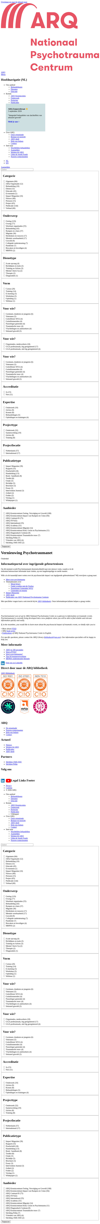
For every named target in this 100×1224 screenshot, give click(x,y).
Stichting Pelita (11, 764)
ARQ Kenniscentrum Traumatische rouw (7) (23, 535)
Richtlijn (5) (10, 483)
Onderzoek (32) (12, 430)
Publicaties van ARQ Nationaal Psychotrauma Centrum (27, 597)
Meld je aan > (13, 122)
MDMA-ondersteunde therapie (18, 659)
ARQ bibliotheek (44, 601)
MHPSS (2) (10, 250)
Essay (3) (9, 488)
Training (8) (10, 438)
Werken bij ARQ (17, 152)
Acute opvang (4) (12, 263)
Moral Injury (15, 584)
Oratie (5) (9, 481)
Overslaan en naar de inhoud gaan (14, 2)
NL (7, 161)
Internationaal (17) (13, 453)
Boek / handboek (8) (14, 476)
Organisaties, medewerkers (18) (18, 344)
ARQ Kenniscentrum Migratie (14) (19, 528)
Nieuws (9, 745)
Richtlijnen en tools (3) (14, 266)
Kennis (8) (10, 412)
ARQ (3, 72)
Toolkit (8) (10, 478)
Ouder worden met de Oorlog (22, 586)
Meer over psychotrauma (15, 580)
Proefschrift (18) (12, 471)
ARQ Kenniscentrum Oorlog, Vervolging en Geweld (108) (28, 513)
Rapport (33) (11, 469)
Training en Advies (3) (14, 268)
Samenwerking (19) (13, 433)
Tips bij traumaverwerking (16, 656)
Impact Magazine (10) (14, 196)
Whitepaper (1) (11, 500)
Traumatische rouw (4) (14, 326)
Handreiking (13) (12, 473)
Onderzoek (15, 98)
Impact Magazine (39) (14, 466)
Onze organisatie (17, 135)
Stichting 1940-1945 (14, 762)
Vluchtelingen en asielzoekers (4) (18, 329)
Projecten (14, 100)
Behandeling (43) (12, 228)
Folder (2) (10, 495)
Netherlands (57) (12, 451)
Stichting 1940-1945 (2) (15, 543)
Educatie (14, 91)
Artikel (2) (10, 493)
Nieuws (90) (10, 198)
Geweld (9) (10, 241)
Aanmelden (15, 150)
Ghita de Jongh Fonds (19, 154)
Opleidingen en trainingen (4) (17, 417)
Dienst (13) (10, 189)
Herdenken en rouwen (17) (16, 236)
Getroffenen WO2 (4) (14, 319)
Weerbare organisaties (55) (16, 226)
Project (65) (10, 203)
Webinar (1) (10, 301)
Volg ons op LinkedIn (14, 663)
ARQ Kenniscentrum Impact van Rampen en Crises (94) (27, 516)
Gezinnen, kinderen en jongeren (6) (19, 314)
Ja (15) (8, 392)
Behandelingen (16, 87)
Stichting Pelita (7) (13, 538)
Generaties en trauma (19, 591)
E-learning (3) (11, 294)
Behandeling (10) (12, 186)
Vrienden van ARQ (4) (15, 540)
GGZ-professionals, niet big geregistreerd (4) (23, 349)
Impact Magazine (12, 593)
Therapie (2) (10, 273)
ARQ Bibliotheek (8, 673)
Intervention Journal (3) (15, 491)
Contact (14, 143)
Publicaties (15, 102)
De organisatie (11, 728)
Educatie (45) (11, 191)
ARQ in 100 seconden (14, 650)
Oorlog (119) (11, 221)
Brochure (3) (11, 486)
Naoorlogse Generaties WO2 (22, 588)
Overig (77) (10, 224)
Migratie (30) (11, 233)
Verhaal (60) (10, 208)
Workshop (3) (11, 296)
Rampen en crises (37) (14, 231)
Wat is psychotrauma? (14, 654)
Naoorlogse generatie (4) (15, 324)
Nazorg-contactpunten (19, 157)
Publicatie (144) (12, 206)
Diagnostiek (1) (12, 276)
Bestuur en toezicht (18, 137)
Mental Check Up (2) (14, 271)
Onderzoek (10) (12, 408)
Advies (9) (10, 410)
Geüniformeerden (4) (14, 321)
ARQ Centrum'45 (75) (14, 518)
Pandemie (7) (11, 246)
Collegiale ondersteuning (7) (17, 243)
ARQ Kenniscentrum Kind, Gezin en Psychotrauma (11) (27, 530)
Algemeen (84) (11, 181)
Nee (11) (9, 394)
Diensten (14, 89)
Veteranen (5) (11, 316)
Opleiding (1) (11, 299)
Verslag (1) (10, 498)
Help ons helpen (17, 141)
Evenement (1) (11, 194)
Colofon (9, 788)
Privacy (9, 786)
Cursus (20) (10, 289)
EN (7, 163)
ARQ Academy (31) (13, 525)
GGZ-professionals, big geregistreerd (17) (22, 347)
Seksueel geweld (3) (13, 331)
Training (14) (11, 291)
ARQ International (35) (15, 523)
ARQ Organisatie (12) (14, 184)
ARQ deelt (15, 139)
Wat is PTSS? (11, 652)
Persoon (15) (11, 201)
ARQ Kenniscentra (18, 96)
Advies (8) (10, 435)
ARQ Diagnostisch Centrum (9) (18, 533)
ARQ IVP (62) (11, 521)
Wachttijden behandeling (20, 148)
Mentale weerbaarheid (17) (16, 238)
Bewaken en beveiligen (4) (16, 248)
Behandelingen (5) (13, 415)
